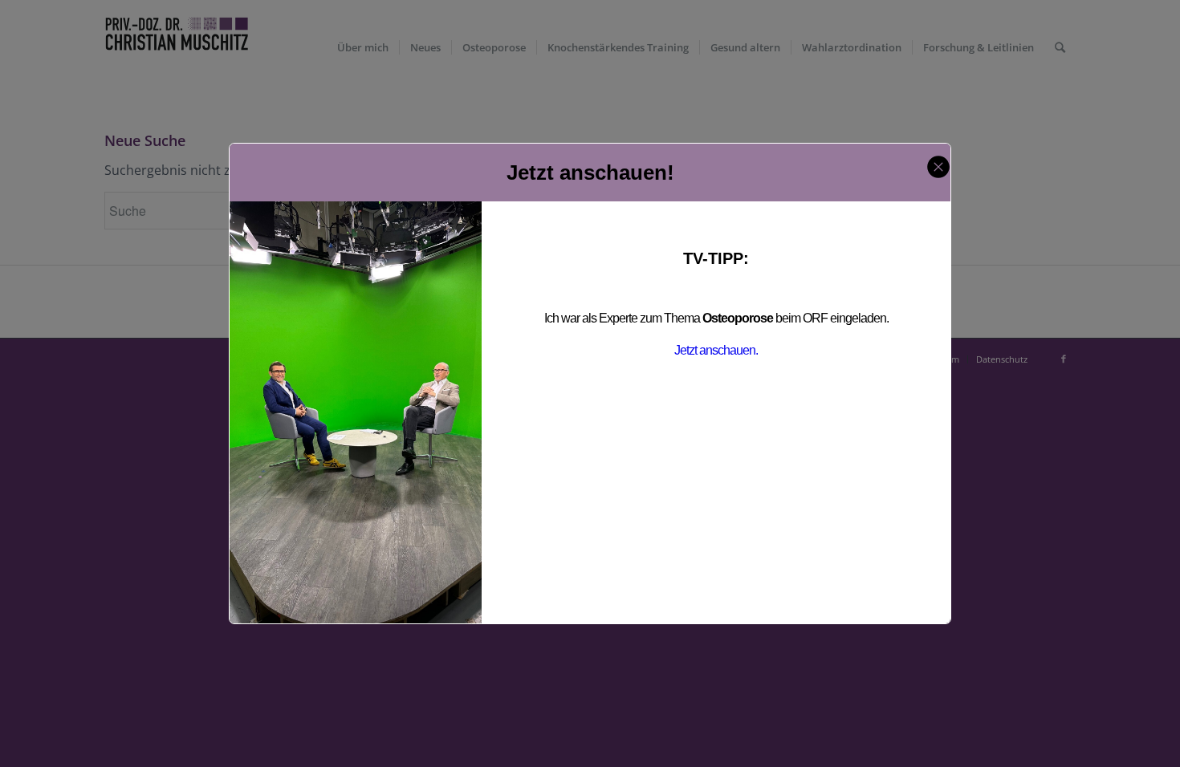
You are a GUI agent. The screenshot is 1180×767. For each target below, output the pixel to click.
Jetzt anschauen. (716, 350)
